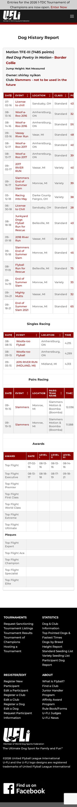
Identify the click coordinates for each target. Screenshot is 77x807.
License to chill (20, 103)
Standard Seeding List (57, 651)
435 (72, 223)
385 (72, 197)
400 (73, 167)
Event (19, 95)
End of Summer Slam (21, 282)
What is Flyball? (53, 681)
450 (72, 252)
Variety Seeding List (56, 655)
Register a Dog (14, 704)
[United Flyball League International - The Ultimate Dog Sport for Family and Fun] (25, 16)
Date (8, 95)
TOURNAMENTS (15, 617)
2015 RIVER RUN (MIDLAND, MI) (26, 363)
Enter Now (59, 7)
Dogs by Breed (52, 642)
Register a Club (14, 695)
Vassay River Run (21, 134)
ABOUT (47, 675)
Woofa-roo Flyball (23, 343)
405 (72, 145)
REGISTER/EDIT (15, 675)
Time (68, 335)
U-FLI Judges (51, 713)
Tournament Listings (18, 628)
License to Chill (20, 207)
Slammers (22, 407)
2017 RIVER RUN (19, 167)
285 (72, 207)
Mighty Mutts (20, 294)
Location (39, 95)
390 (72, 155)
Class (59, 95)
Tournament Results (18, 633)
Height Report (52, 646)
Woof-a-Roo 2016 (21, 113)
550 (72, 238)
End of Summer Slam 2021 (21, 306)
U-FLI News (50, 718)
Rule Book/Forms (54, 708)
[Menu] (72, 16)
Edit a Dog (11, 708)
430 (72, 103)
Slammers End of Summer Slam (22, 183)
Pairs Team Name (53, 393)
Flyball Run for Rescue (20, 268)
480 (73, 134)
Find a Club (50, 686)
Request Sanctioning (18, 624)
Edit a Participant (16, 690)
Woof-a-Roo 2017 (21, 145)
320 (72, 114)
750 (72, 268)
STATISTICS (50, 617)
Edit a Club (11, 699)
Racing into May (21, 197)
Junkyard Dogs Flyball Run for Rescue (21, 223)
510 (72, 124)
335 (72, 282)
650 (72, 306)
